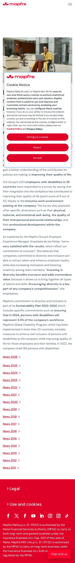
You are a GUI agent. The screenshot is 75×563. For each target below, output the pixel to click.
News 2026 (10, 357)
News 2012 (10, 460)
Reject (37, 147)
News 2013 (10, 453)
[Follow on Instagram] (50, 516)
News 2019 (10, 409)
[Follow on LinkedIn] (42, 516)
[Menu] (70, 4)
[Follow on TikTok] (67, 516)
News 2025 (10, 365)
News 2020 (10, 402)
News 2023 (10, 380)
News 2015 (10, 438)
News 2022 (10, 387)
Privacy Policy (35, 128)
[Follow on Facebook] (8, 516)
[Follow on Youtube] (33, 516)
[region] (37, 120)
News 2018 (10, 416)
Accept (37, 157)
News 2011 (9, 468)
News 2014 (10, 446)
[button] (59, 554)
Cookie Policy (14, 128)
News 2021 (10, 395)
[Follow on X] (16, 516)
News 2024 (10, 373)
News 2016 (10, 431)
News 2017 (10, 424)
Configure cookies (37, 137)
